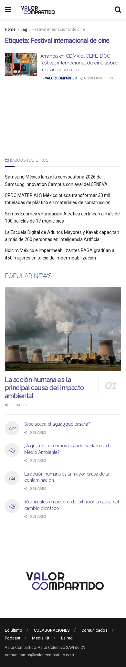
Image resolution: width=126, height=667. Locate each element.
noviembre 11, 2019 (100, 78)
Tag (24, 29)
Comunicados (94, 630)
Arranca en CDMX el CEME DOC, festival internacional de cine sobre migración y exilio (78, 63)
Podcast (12, 638)
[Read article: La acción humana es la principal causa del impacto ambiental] (63, 329)
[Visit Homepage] (37, 9)
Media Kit (40, 638)
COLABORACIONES (52, 630)
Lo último (13, 630)
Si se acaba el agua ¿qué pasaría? (57, 424)
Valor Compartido (61, 78)
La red (67, 638)
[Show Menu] (8, 9)
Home (10, 29)
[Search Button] (118, 9)
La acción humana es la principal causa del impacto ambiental (44, 388)
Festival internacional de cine (58, 29)
